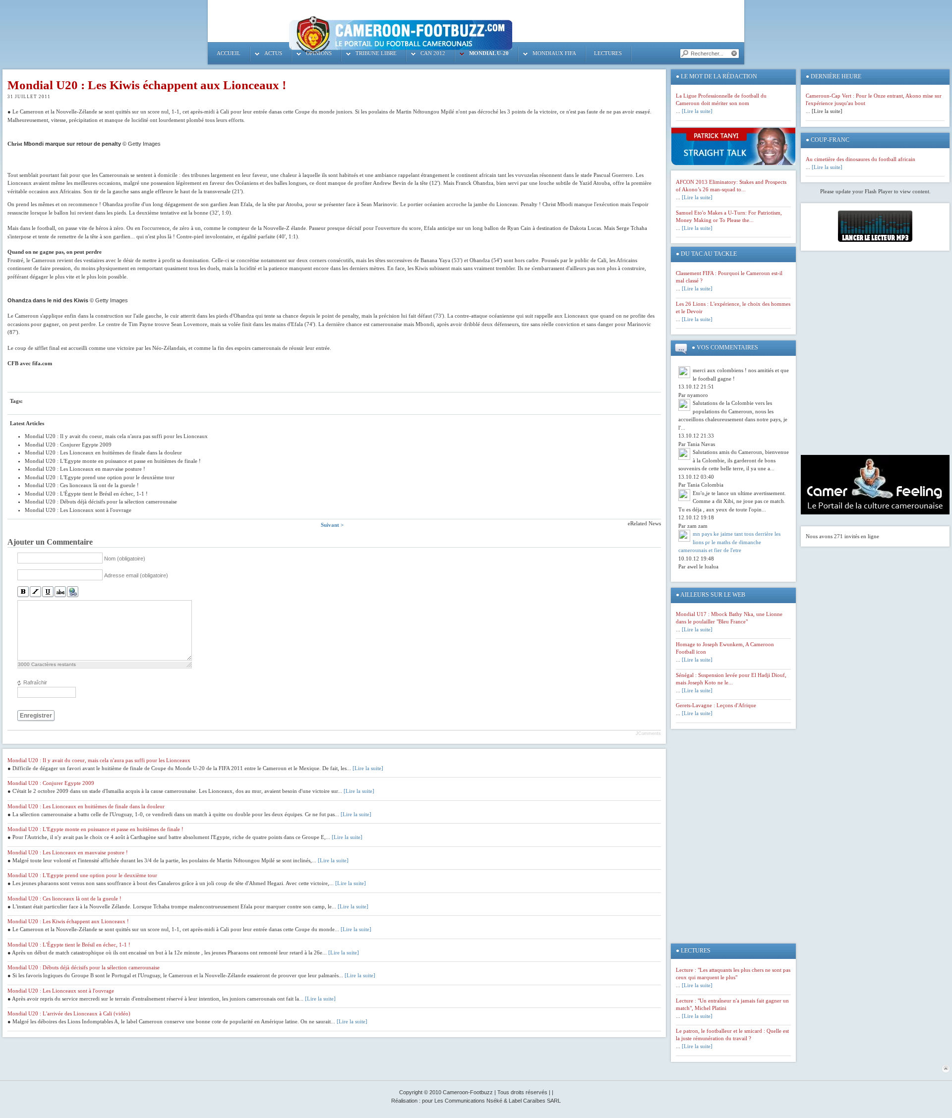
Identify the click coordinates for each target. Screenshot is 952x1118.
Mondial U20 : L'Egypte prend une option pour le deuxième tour (82, 875)
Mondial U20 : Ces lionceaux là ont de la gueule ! (64, 898)
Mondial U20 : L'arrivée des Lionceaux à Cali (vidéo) (68, 1013)
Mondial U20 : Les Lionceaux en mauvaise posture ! (67, 852)
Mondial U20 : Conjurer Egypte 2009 (50, 783)
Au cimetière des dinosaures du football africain (860, 159)
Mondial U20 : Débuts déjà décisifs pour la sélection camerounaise (83, 967)
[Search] (684, 53)
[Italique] (35, 592)
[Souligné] (48, 592)
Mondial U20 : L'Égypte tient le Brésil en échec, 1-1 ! (68, 945)
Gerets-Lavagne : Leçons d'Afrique (716, 705)
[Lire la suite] (368, 768)
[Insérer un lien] (72, 592)
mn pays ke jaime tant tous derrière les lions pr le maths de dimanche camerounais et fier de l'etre (729, 542)
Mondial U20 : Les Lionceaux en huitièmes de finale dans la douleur (86, 806)
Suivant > (332, 525)
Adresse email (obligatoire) (136, 575)
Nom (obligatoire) (124, 558)
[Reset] (734, 53)
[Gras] (23, 592)
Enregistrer (36, 715)
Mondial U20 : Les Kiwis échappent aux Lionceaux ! (146, 85)
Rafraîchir (35, 682)
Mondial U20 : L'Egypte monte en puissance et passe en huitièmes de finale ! (95, 829)
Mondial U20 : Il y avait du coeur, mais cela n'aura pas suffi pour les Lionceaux (98, 760)
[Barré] (60, 592)
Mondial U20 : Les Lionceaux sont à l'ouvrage (60, 991)
